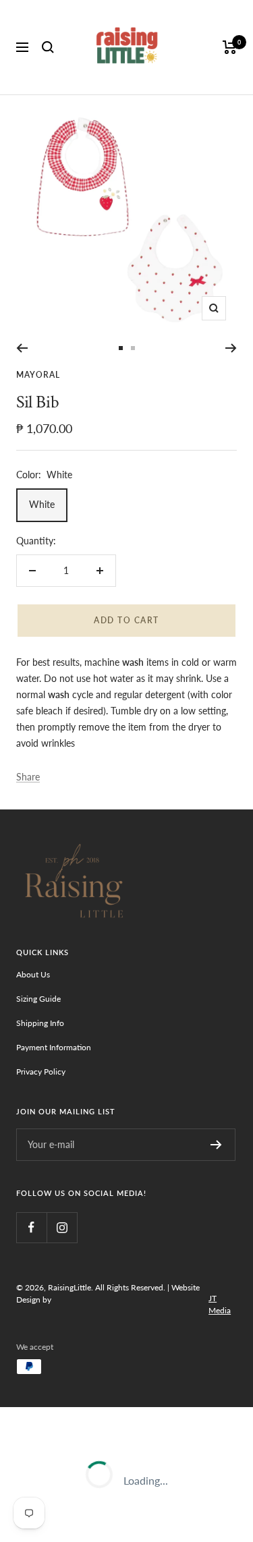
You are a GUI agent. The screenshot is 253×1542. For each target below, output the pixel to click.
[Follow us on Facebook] (31, 1227)
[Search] (48, 47)
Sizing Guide (38, 999)
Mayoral (38, 375)
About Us (33, 974)
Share (28, 776)
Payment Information (53, 1047)
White (42, 504)
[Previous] (22, 348)
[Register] (216, 1144)
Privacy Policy (40, 1071)
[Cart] (230, 47)
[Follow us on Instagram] (62, 1227)
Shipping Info (40, 1023)
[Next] (231, 348)
